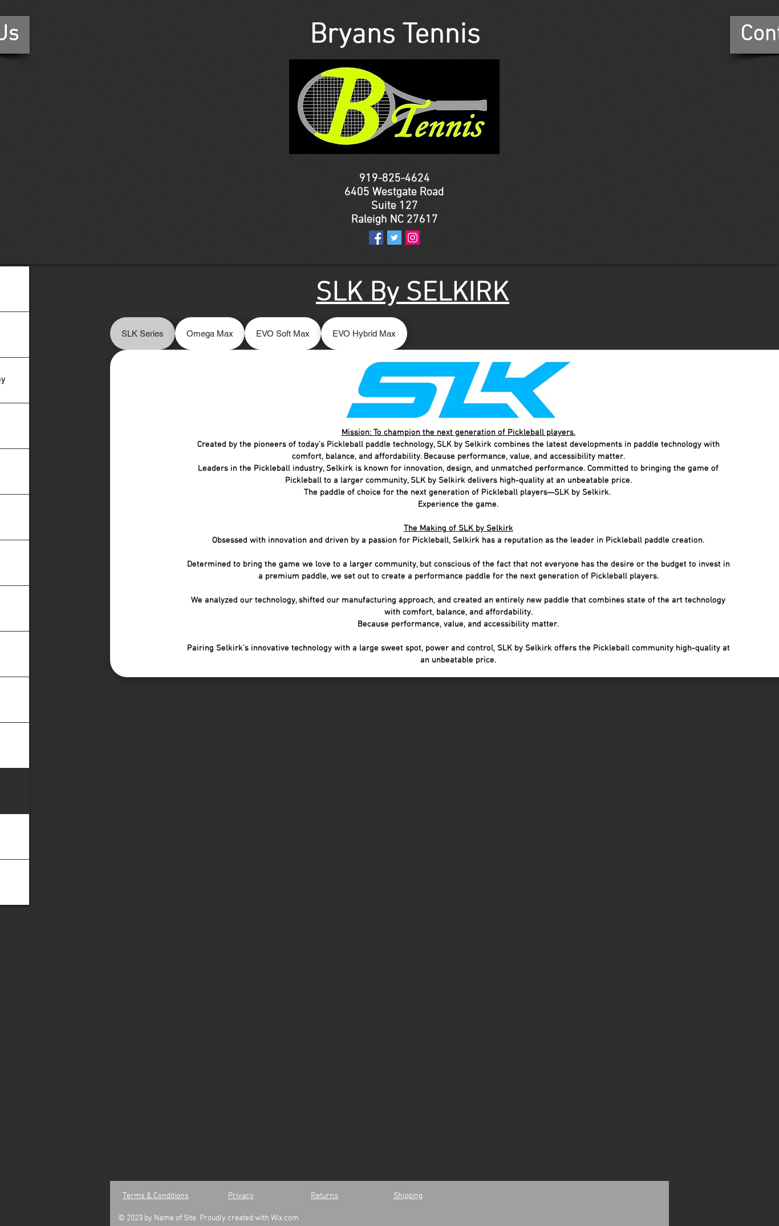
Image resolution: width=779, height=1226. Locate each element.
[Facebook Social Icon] (376, 237)
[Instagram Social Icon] (412, 237)
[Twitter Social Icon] (394, 237)
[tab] (142, 333)
